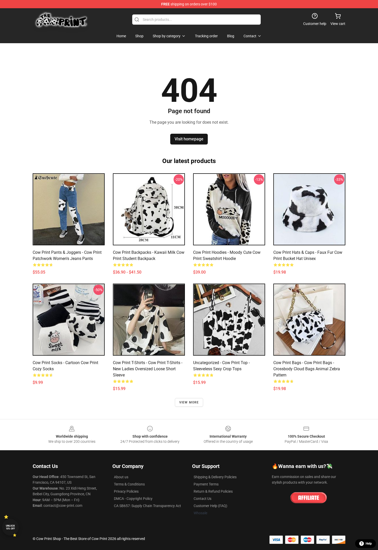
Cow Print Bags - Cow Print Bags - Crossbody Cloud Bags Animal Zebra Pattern (306, 368)
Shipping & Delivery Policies (215, 477)
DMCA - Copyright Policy (133, 499)
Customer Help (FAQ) (210, 506)
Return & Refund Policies (213, 491)
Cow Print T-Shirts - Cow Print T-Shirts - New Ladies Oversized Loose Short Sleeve (147, 368)
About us (121, 477)
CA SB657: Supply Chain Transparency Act (147, 506)
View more (189, 402)
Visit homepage (189, 139)
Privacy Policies (126, 491)
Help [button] (369, 543)
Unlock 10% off (10, 527)
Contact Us (202, 499)
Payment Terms (206, 484)
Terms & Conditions (129, 484)
